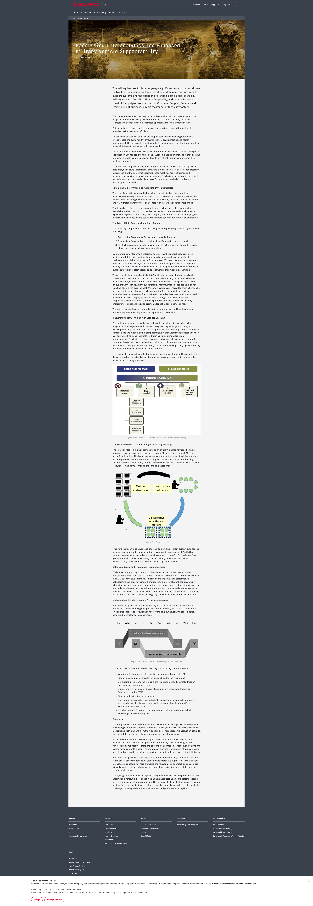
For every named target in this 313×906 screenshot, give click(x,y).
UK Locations (73, 858)
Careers (108, 818)
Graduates (109, 832)
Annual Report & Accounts (188, 825)
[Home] (86, 4)
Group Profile (73, 829)
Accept (37, 900)
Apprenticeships (111, 836)
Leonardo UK (77, 18)
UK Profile (72, 825)
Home (86, 18)
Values (71, 832)
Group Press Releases (150, 829)
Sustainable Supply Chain (223, 832)
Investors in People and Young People (228, 836)
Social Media (146, 836)
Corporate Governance (77, 836)
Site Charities (218, 825)
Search (239, 5)
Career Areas (110, 825)
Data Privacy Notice (76, 866)
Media (143, 818)
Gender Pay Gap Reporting (79, 862)
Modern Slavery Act (76, 870)
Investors (181, 818)
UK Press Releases (148, 825)
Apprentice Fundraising (222, 829)
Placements (109, 840)
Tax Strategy (73, 873)
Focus (143, 832)
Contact (71, 852)
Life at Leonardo (111, 829)
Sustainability (219, 818)
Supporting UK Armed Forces (116, 843)
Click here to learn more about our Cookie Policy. (234, 884)
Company (72, 818)
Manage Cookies (54, 900)
